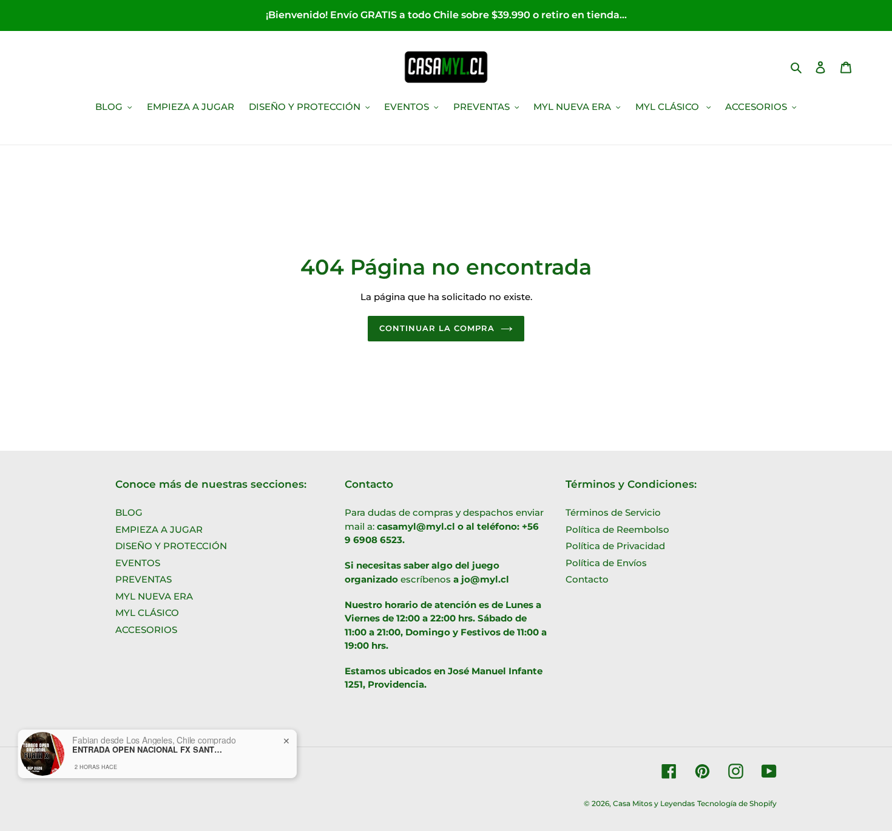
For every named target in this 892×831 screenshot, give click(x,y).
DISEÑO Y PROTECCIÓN (171, 546)
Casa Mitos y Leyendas (654, 803)
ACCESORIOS (146, 629)
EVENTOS (137, 563)
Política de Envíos (606, 563)
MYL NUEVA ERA (154, 596)
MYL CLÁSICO (147, 612)
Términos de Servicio (613, 512)
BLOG (129, 512)
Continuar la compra (437, 328)
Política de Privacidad (615, 546)
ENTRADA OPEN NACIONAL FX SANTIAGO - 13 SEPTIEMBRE (148, 749)
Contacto (587, 579)
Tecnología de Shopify (737, 803)
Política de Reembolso (617, 529)
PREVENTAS (143, 579)
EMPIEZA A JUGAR (159, 529)
